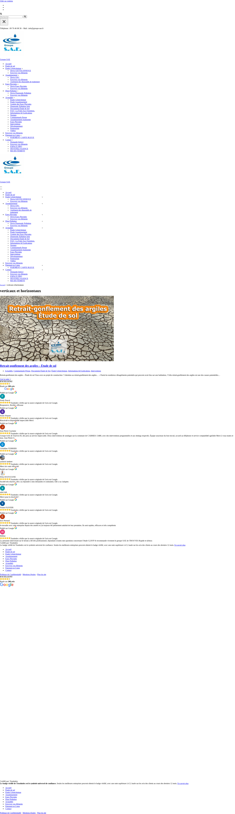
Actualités (9, 371)
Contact (8, 570)
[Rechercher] (1, 14)
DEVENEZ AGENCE (19, 149)
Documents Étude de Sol (19, 109)
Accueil (8, 64)
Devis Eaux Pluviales (18, 86)
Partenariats (14, 128)
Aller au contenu (6, 1)
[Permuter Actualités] (42, 228)
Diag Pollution (11, 561)
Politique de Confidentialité (10, 574)
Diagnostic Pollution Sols (20, 106)
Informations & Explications (21, 113)
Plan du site (41, 574)
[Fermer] (4, 21)
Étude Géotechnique (18, 100)
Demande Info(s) (16, 142)
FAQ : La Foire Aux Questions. (22, 111)
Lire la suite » (5, 379)
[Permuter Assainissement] (42, 204)
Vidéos (13, 131)
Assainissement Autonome (20, 120)
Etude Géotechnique (13, 554)
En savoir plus (179, 545)
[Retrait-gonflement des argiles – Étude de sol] (57, 360)
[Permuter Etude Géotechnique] (42, 197)
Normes (13, 115)
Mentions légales (29, 574)
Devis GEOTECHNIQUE (20, 71)
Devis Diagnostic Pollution (20, 93)
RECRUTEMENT (17, 151)
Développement (16, 126)
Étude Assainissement (18, 102)
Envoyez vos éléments (19, 73)
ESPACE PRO (16, 146)
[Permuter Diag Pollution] (42, 221)
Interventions (15, 124)
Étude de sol (10, 66)
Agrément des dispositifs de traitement (25, 82)
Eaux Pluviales (16, 122)
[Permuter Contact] (42, 270)
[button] (22, 68)
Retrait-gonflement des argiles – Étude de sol (28, 365)
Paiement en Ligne (12, 568)
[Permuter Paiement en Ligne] (42, 265)
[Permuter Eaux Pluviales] (42, 215)
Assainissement (11, 556)
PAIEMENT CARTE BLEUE (22, 137)
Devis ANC (14, 77)
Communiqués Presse (18, 117)
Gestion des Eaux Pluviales (20, 104)
